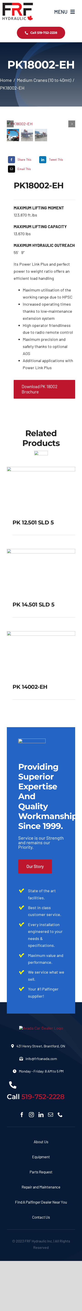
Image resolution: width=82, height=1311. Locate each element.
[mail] (50, 1114)
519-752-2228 (43, 1096)
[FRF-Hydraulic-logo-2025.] (18, 4)
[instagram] (31, 1114)
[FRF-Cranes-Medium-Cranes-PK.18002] (41, 123)
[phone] (60, 1114)
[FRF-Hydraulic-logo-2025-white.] (41, 1028)
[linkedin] (41, 1114)
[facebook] (21, 1114)
